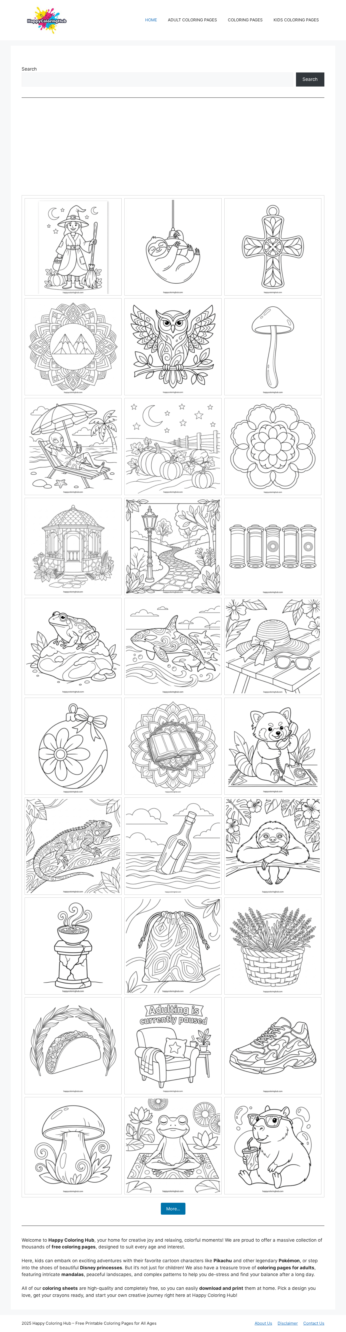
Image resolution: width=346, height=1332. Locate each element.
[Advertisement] (173, 146)
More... (173, 1208)
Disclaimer (288, 1323)
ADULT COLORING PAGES (192, 19)
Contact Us (313, 1323)
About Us (263, 1323)
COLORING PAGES (245, 19)
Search (29, 69)
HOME (151, 19)
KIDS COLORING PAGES (296, 19)
